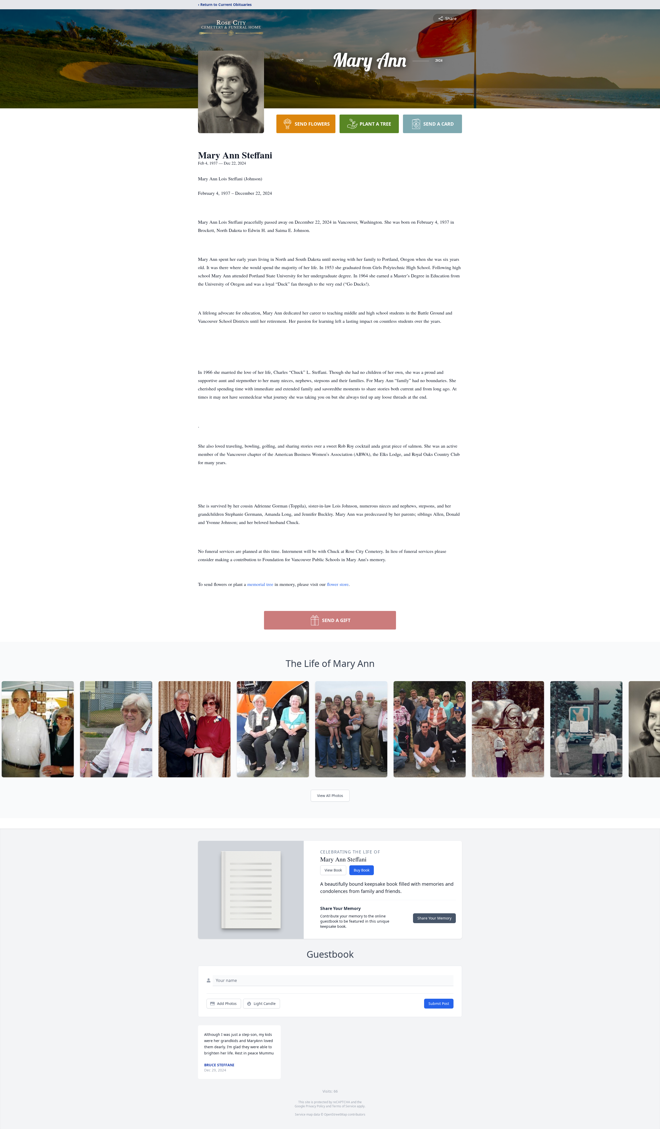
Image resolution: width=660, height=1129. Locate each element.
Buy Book (361, 870)
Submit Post (438, 1003)
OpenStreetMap (335, 1114)
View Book (333, 870)
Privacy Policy (315, 1106)
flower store (338, 584)
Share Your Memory (434, 918)
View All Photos (330, 795)
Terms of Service (344, 1106)
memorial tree (260, 584)
